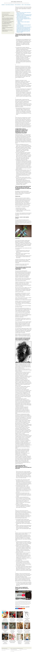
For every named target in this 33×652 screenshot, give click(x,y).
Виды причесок (18, 4)
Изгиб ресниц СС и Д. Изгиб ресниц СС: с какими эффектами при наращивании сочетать (7, 22)
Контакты (12, 648)
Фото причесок (27, 4)
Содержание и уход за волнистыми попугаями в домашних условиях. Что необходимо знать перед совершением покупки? (24, 15)
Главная (3, 4)
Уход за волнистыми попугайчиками (24, 604)
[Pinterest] (20, 608)
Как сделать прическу (9, 4)
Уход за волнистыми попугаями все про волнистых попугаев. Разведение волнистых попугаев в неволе (24, 18)
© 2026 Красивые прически (4, 648)
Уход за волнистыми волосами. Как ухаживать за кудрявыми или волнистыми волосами (24, 27)
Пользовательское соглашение (16, 648)
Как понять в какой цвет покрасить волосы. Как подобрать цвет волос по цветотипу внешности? (7, 19)
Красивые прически (16, 1)
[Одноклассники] (23, 608)
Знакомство (19, 23)
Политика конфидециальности (14, 649)
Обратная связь (21, 648)
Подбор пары (19, 20)
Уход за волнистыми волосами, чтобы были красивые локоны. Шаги (24, 13)
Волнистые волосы (17, 604)
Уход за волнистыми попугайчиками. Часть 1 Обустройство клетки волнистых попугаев (24, 30)
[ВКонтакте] (16, 608)
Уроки (22, 4)
